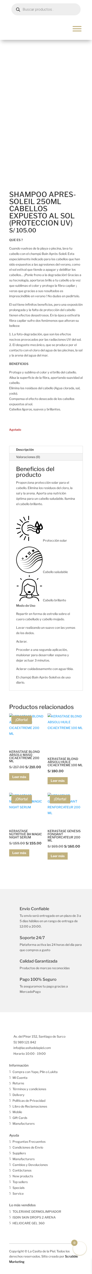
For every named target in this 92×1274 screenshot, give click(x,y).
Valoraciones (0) (28, 457)
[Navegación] (77, 28)
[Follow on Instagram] (22, 1231)
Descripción (25, 449)
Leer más (19, 777)
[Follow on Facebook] (13, 1231)
